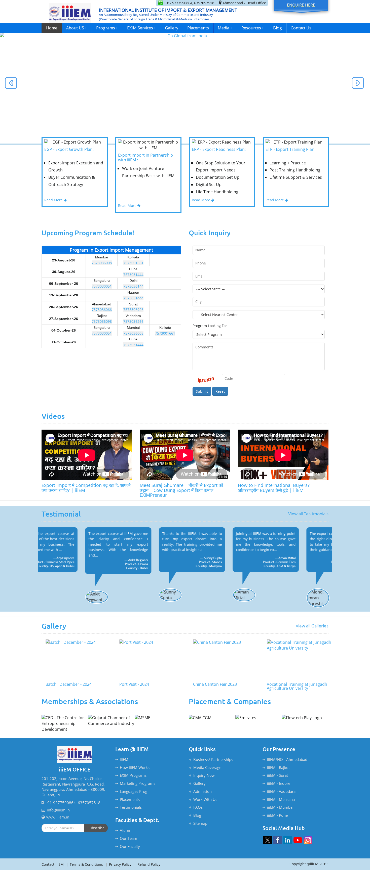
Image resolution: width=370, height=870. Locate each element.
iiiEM (124, 759)
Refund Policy (147, 864)
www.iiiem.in (57, 816)
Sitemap (200, 823)
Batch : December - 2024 (65, 684)
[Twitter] (267, 840)
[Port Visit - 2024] (148, 659)
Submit (202, 391)
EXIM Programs (133, 775)
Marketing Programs (137, 783)
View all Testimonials (308, 514)
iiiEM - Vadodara (281, 791)
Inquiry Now (204, 775)
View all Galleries (312, 626)
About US (76, 28)
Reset (220, 391)
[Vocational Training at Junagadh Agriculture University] (296, 659)
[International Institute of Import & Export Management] (70, 11)
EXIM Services (141, 28)
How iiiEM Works (135, 767)
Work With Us (205, 799)
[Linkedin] (287, 840)
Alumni (126, 830)
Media (225, 28)
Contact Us (301, 28)
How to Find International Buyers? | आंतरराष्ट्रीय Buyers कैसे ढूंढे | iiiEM (275, 487)
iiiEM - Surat (277, 775)
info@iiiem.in (58, 809)
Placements (198, 28)
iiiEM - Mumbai (280, 807)
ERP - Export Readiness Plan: (219, 149)
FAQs (198, 807)
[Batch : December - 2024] (75, 659)
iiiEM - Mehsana (281, 799)
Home (51, 28)
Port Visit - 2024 (130, 684)
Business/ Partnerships (213, 759)
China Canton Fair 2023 (211, 684)
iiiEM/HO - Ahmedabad (287, 759)
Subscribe (96, 828)
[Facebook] (277, 840)
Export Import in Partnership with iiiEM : (145, 158)
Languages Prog (133, 791)
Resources (252, 28)
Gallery (171, 28)
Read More (54, 200)
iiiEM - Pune (277, 815)
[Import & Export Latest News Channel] (297, 840)
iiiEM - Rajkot (278, 767)
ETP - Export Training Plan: (290, 149)
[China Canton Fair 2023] (222, 659)
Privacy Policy (118, 864)
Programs (107, 28)
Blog (277, 28)
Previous (12, 84)
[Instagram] (308, 840)
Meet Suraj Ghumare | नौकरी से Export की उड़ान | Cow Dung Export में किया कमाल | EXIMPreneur (181, 490)
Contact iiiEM (53, 864)
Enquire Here (301, 5)
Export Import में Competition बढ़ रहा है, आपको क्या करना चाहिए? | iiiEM (86, 487)
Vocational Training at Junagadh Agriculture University (293, 686)
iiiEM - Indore (278, 783)
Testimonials (131, 807)
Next (356, 84)
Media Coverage (207, 767)
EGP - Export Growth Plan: (69, 149)
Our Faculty (130, 846)
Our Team (128, 838)
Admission (202, 791)
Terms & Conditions (84, 864)
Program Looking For (210, 325)
